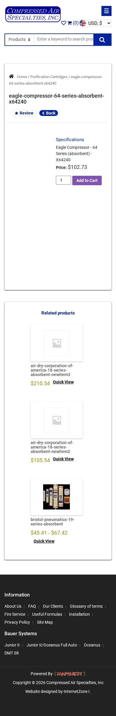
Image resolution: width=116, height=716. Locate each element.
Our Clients (53, 606)
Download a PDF (32, 225)
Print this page (32, 215)
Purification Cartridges (49, 77)
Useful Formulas (47, 614)
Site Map (45, 622)
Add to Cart (87, 180)
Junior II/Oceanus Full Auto (51, 645)
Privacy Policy (17, 622)
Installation (79, 614)
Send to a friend (32, 205)
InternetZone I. (77, 691)
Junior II (12, 645)
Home (22, 77)
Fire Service (14, 614)
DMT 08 (11, 653)
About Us (12, 606)
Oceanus (92, 645)
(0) (75, 23)
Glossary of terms (86, 606)
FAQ (32, 606)
